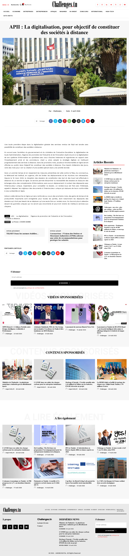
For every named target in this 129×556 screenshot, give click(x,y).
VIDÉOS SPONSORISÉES (65, 297)
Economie (55, 112)
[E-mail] (74, 121)
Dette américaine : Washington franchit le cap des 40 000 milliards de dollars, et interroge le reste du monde (114, 228)
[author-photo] (3, 334)
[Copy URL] (93, 121)
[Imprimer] (79, 121)
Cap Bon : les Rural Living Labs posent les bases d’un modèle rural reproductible (80, 482)
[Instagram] (102, 4)
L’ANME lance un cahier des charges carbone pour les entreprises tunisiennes (113, 181)
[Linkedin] (106, 4)
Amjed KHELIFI (9, 389)
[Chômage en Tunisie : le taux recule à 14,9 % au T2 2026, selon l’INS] (97, 246)
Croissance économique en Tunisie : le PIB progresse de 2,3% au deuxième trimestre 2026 (112, 255)
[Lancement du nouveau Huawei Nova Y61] (80, 314)
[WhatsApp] (120, 4)
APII (12, 216)
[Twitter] (116, 4)
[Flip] (88, 121)
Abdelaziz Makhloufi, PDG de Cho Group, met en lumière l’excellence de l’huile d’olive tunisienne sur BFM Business (48, 329)
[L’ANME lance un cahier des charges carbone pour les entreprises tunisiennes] (97, 181)
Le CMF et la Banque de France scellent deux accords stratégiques (111, 482)
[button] (16, 5)
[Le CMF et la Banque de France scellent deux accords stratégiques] (112, 468)
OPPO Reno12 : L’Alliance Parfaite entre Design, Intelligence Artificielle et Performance (16, 329)
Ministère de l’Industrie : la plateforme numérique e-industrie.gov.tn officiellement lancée (113, 172)
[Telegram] (83, 121)
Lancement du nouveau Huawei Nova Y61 (80, 327)
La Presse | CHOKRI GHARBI (21, 222)
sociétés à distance (12, 218)
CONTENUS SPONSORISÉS (65, 352)
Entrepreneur (71, 112)
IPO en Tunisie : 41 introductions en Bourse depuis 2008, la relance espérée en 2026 (114, 238)
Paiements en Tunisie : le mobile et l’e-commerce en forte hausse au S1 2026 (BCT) (47, 483)
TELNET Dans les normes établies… (22, 234)
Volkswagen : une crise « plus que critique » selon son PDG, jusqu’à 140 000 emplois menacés (114, 209)
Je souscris (63, 283)
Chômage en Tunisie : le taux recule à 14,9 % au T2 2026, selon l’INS (113, 246)
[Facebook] (97, 4)
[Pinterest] (65, 121)
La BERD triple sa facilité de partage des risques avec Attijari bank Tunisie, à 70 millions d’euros (114, 200)
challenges (8, 333)
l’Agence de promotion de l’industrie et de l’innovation (51, 216)
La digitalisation (22, 216)
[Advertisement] (46, 132)
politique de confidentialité (35, 288)
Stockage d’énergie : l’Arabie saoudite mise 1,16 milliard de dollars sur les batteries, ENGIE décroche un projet (113, 190)
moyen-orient (63, 545)
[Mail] (111, 4)
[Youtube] (125, 4)
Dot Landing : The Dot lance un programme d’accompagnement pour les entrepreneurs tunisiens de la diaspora (114, 218)
